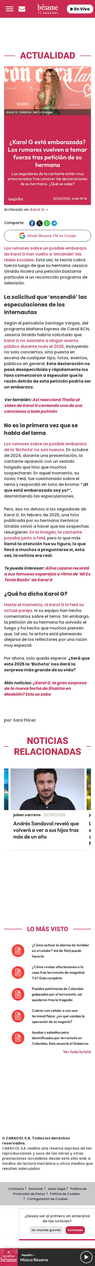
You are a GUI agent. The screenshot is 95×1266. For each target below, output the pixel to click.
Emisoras (36, 1189)
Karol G (37, 209)
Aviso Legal (56, 1189)
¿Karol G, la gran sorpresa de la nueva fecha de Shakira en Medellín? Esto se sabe (45, 688)
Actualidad (47, 55)
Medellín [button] (27, 1255)
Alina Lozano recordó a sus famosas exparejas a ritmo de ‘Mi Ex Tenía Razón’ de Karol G (47, 574)
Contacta (16, 1189)
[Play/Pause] (86, 1257)
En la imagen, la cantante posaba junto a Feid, (43, 535)
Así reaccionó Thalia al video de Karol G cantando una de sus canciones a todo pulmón (43, 405)
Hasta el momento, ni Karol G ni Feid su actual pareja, (44, 607)
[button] (10, 9)
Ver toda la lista (77, 1051)
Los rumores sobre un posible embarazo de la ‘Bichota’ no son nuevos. (45, 447)
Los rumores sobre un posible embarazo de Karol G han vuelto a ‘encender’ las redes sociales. (45, 254)
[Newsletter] (22, 9)
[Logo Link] (47, 9)
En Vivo (81, 9)
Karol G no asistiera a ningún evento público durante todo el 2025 (41, 343)
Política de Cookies (65, 1194)
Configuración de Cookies (47, 1199)
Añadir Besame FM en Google (51, 236)
